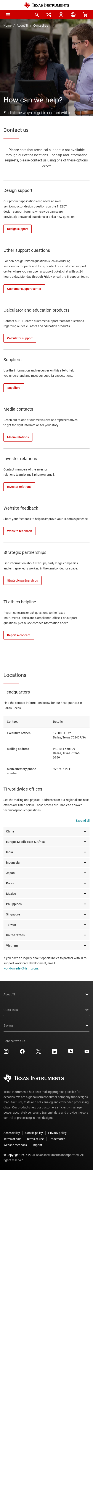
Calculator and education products (36, 310)
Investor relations (20, 458)
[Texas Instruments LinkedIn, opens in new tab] (54, 1053)
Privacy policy (57, 1133)
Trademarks (57, 1139)
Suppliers (12, 359)
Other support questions (26, 250)
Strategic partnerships (24, 552)
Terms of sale (12, 1139)
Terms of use (35, 1139)
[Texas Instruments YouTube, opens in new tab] (87, 1053)
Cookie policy (34, 1133)
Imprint (37, 1145)
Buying (8, 1025)
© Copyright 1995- (19, 1155)
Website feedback (20, 508)
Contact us (40, 25)
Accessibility (11, 1133)
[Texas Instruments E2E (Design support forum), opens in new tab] (70, 1053)
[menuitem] (37, 14)
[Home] (46, 5)
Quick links (10, 1010)
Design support (17, 190)
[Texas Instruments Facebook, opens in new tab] (22, 1053)
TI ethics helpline (19, 601)
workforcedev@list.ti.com (20, 968)
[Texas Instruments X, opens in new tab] (38, 1053)
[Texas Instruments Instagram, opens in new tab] (6, 1053)
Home (7, 25)
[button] (8, 14)
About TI (22, 25)
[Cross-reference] (49, 14)
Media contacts (18, 409)
